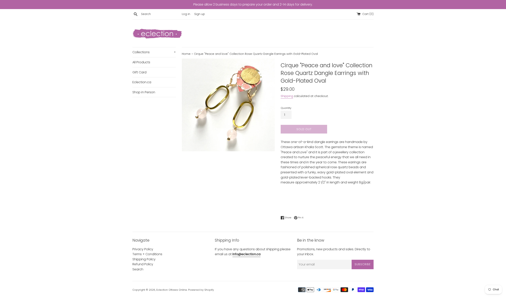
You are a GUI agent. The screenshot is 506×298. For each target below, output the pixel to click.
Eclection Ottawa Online (171, 289)
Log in (186, 14)
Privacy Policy (142, 249)
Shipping (287, 96)
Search (137, 269)
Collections (154, 52)
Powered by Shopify (201, 289)
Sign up (199, 14)
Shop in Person (143, 92)
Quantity (286, 108)
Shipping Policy (144, 259)
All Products (141, 62)
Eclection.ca (141, 82)
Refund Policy (142, 264)
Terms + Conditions (147, 254)
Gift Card (139, 72)
